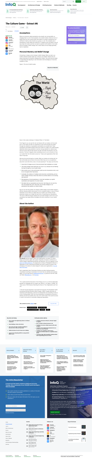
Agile (48, 309)
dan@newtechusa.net (38, 273)
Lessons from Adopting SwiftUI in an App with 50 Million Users (19, 334)
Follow (16, 31)
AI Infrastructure (47, 5)
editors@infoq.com (27, 456)
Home (7, 422)
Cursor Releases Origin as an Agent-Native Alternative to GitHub (62, 362)
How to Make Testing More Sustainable (45, 356)
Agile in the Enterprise (33, 309)
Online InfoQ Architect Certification (36, 428)
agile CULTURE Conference (26, 262)
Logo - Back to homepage (11, 4)
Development (21, 5)
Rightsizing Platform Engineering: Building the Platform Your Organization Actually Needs (46, 361)
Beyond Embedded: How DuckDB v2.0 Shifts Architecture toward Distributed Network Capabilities (62, 368)
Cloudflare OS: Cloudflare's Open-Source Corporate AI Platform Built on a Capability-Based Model (46, 331)
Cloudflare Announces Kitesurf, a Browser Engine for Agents (46, 321)
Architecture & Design (34, 5)
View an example (10, 386)
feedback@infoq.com (9, 456)
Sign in (84, 1)
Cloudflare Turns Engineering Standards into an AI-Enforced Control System (46, 329)
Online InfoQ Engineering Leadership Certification (36, 432)
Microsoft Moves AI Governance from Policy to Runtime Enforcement (29, 362)
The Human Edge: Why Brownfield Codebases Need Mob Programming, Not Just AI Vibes (46, 335)
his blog (36, 275)
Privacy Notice (63, 456)
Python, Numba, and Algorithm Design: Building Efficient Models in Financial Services (13, 357)
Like (23, 27)
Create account (9, 424)
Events (75, 5)
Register (78, 1)
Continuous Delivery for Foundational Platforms (78, 365)
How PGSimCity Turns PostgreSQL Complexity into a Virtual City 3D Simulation (12, 368)
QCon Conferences (9, 428)
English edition (39, 1)
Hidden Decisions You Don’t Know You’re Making (19, 330)
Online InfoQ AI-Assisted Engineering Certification (36, 436)
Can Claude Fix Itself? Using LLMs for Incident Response (79, 356)
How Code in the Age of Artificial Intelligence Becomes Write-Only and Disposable (18, 327)
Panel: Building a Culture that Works (16, 324)
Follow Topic (54, 303)
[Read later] (27, 27)
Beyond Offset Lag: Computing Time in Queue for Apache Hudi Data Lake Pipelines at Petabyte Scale (62, 357)
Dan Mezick (10, 31)
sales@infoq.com (18, 456)
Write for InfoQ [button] (46, 1)
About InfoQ (8, 436)
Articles (14, 17)
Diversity (7, 444)
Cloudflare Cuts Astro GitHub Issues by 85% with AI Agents (46, 326)
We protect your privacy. (72, 42)
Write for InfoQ (9, 432)
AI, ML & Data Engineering (59, 350)
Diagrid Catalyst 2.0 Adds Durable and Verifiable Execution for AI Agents (78, 360)
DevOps (69, 5)
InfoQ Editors (8, 434)
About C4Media (9, 438)
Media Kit (7, 440)
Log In (7, 426)
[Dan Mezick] (7, 31)
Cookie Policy (77, 456)
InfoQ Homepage (9, 17)
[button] (76, 39)
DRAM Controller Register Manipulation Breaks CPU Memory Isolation (12, 362)
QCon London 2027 (32, 445)
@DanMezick (28, 275)
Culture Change (42, 307)
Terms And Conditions (70, 456)
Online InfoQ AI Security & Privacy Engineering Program (35, 425)
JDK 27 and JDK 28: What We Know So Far (44, 323)
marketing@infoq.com (37, 456)
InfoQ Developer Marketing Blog (12, 442)
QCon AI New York (32, 442)
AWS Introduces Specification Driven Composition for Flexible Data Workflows (29, 357)
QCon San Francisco (33, 439)
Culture (32, 303)
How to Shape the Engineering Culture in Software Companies (19, 321)
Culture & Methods (59, 5)
